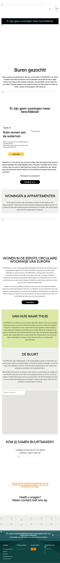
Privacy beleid (20, 549)
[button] (46, 9)
